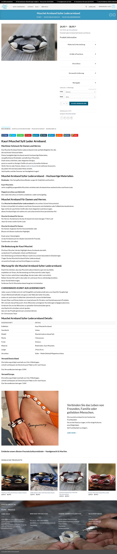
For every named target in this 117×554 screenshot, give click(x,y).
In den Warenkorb (78, 109)
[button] (92, 7)
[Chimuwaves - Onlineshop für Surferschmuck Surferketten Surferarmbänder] (5, 6)
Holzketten (62, 532)
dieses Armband (7, 217)
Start (39, 17)
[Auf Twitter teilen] (64, 123)
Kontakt (31, 6)
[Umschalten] (62, 44)
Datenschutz (92, 536)
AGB (89, 534)
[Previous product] (114, 14)
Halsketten (48, 212)
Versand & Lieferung (94, 527)
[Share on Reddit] (59, 141)
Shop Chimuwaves (19, 6)
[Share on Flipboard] (74, 141)
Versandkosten (76, 30)
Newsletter (33, 531)
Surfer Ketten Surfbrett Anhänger (69, 527)
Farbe (61, 91)
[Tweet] (12, 141)
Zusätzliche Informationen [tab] (21, 134)
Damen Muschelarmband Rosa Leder (98, 498)
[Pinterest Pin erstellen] (71, 123)
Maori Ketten (62, 529)
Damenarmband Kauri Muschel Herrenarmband (68, 499)
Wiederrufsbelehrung (95, 538)
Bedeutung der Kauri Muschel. (19, 252)
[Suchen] (86, 6)
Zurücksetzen (92, 89)
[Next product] (110, 14)
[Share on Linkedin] (35, 141)
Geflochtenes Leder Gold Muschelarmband (42, 498)
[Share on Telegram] (51, 141)
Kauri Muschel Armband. (43, 332)
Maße (61, 96)
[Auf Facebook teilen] (61, 123)
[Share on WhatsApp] (20, 141)
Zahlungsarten (93, 529)
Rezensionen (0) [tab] (51, 134)
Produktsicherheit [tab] (38, 134)
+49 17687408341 (42, 526)
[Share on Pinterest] (28, 141)
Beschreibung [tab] (6, 134)
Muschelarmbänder (71, 17)
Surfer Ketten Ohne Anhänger (67, 525)
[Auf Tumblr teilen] (43, 141)
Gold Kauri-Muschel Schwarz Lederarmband (14, 498)
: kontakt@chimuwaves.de (47, 528)
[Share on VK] (66, 141)
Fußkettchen (59, 212)
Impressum (92, 532)
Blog (36, 6)
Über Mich (44, 6)
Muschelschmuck (52, 17)
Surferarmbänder (63, 534)
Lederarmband (31, 172)
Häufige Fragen (93, 525)
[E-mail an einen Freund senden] (68, 123)
